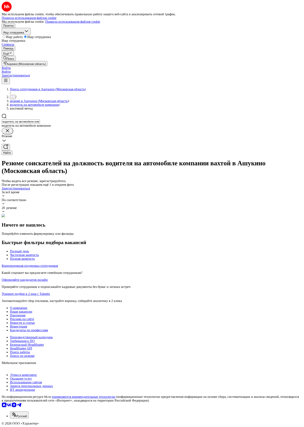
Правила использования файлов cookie (72, 21)
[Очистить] (7, 131)
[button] (6, 68)
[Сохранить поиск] (6, 147)
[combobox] (21, 121)
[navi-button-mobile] (6, 80)
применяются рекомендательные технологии (83, 396)
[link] (9, 58)
